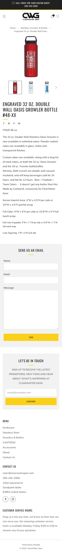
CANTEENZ (9, 442)
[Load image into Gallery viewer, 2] (31, 87)
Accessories (9, 447)
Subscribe (31, 401)
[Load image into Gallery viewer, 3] (47, 87)
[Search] (57, 16)
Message (9, 287)
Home (12, 28)
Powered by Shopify (31, 544)
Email (7, 274)
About (6, 452)
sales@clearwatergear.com (18, 472)
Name (7, 260)
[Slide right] (55, 87)
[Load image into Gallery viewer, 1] (15, 87)
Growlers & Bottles (13, 437)
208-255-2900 (11, 477)
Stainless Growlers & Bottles (34, 28)
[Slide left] (6, 87)
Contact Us (9, 457)
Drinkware (8, 427)
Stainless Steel (11, 432)
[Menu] (4, 16)
